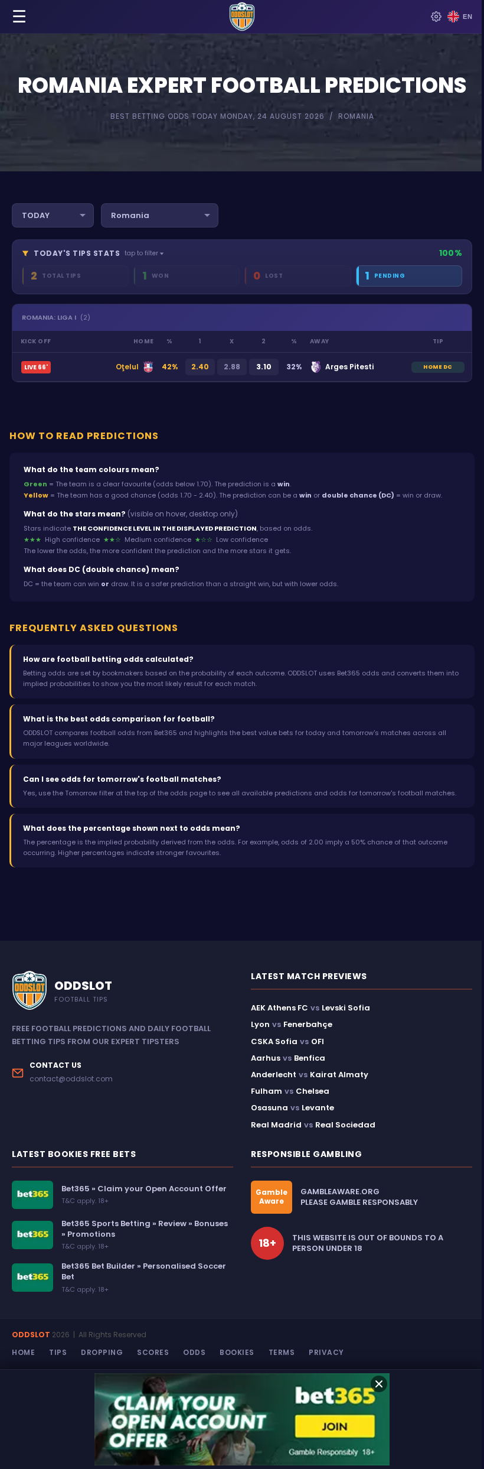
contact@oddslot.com (71, 1079)
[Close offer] (379, 1384)
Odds (194, 1352)
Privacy (326, 1352)
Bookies (237, 1352)
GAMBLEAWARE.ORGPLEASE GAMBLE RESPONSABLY (359, 1197)
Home (23, 1352)
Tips (58, 1352)
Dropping (102, 1352)
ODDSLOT (31, 1335)
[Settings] (436, 16)
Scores (153, 1352)
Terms (282, 1352)
